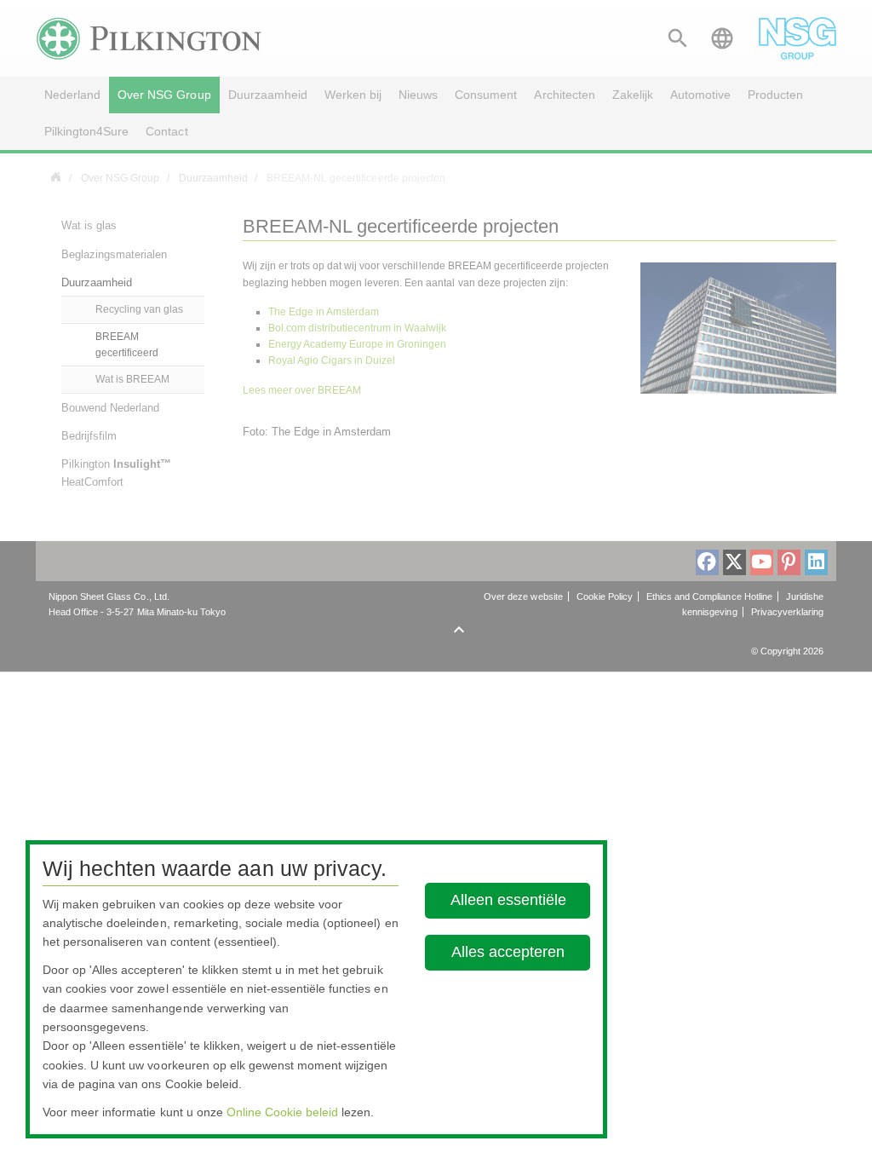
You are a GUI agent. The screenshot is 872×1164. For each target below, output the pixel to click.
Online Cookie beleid (282, 1112)
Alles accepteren (508, 951)
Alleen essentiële (508, 899)
